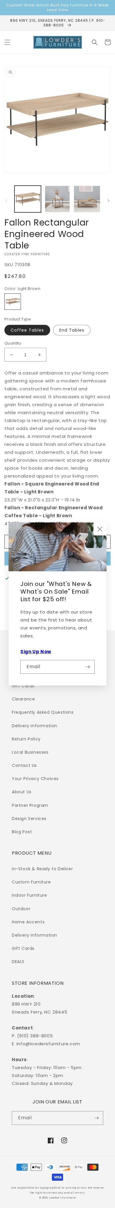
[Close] (99, 528)
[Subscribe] (87, 667)
